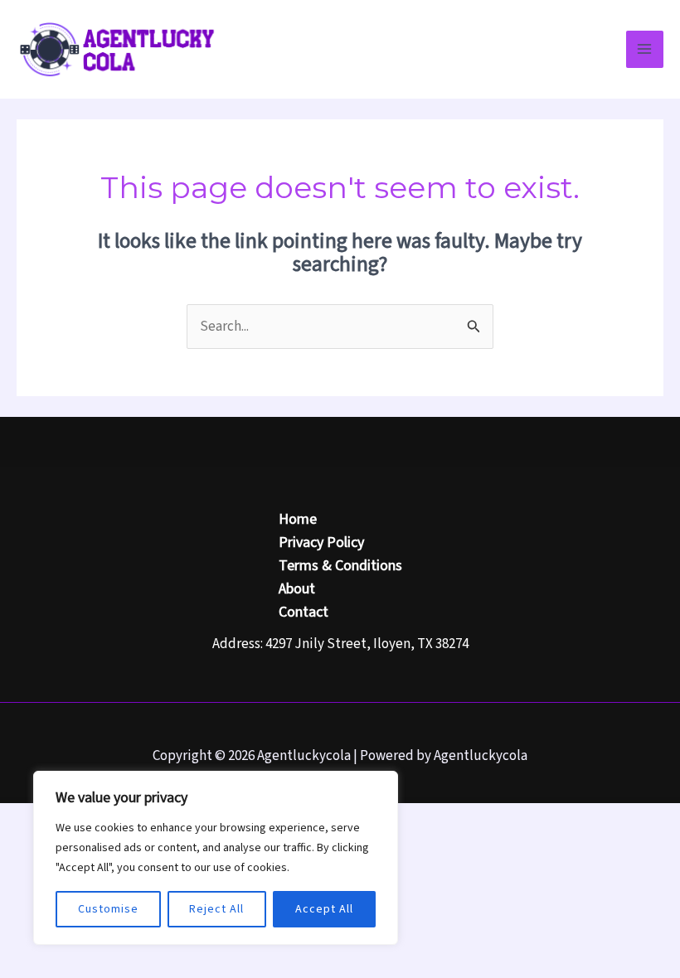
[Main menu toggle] (645, 50)
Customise (108, 909)
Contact (303, 612)
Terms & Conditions (340, 565)
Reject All (216, 909)
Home (298, 519)
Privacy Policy (321, 542)
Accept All (324, 909)
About (297, 589)
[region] (215, 858)
